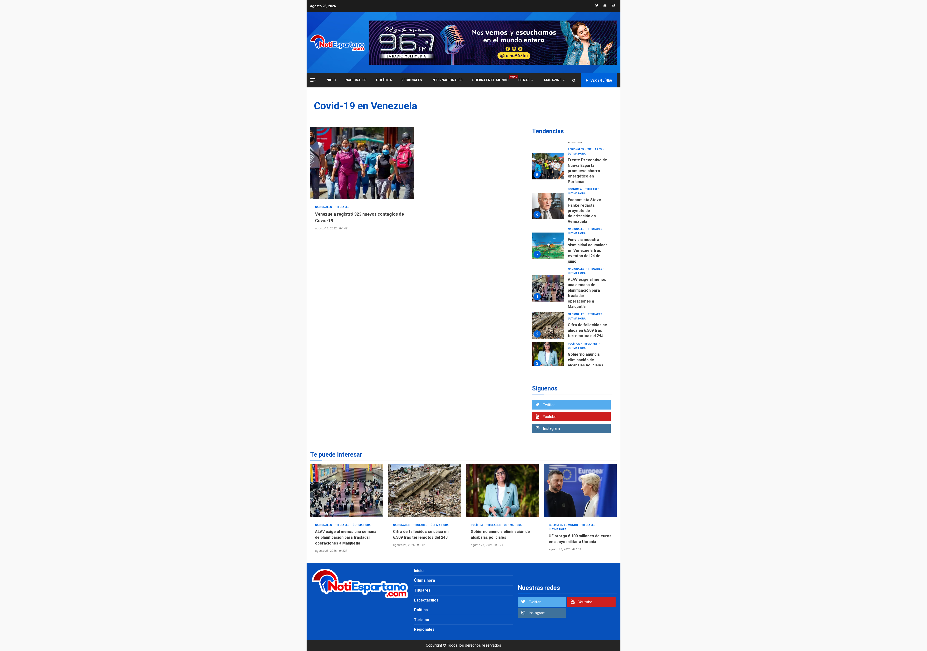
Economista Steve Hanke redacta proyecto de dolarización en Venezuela (548, 206)
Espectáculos (426, 600)
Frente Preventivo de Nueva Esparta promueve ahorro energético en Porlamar (548, 166)
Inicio (419, 570)
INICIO (331, 80)
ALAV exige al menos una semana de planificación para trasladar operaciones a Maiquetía (548, 288)
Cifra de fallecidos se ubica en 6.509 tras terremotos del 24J (548, 325)
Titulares (342, 207)
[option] (572, 167)
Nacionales (355, 80)
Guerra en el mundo (490, 80)
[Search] (574, 80)
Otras (524, 80)
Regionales (411, 80)
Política (384, 80)
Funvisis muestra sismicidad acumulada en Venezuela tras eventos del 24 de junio (548, 246)
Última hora (577, 153)
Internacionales (447, 80)
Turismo (421, 619)
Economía (575, 189)
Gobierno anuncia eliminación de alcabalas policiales (548, 355)
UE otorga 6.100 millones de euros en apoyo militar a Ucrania (580, 490)
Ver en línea (601, 80)
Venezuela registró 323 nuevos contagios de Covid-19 (362, 163)
